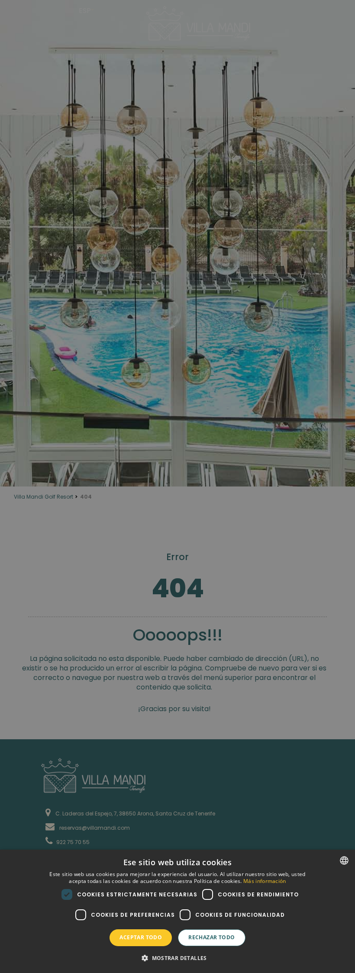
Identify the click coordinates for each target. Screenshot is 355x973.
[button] (177, 958)
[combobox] (344, 860)
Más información (264, 881)
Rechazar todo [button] (211, 937)
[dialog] (177, 911)
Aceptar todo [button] (140, 937)
